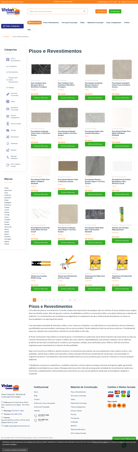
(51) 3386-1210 (129, 2)
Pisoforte (7, 205)
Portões (127, 22)
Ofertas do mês (35, 22)
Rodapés (11, 87)
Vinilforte (7, 195)
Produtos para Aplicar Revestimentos (122, 225)
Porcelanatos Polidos (90, 128)
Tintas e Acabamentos (114, 22)
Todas (6, 188)
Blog (35, 396)
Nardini (7, 224)
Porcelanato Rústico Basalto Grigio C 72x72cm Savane (95, 181)
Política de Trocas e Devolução (44, 403)
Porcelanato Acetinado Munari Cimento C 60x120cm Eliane (93, 85)
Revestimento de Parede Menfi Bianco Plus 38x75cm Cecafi (121, 181)
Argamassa (88, 273)
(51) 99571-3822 (108, 2)
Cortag (33, 280)
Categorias (12, 26)
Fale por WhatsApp (41, 98)
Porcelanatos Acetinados (91, 80)
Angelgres (7, 202)
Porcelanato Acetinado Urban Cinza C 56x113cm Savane (40, 133)
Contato (37, 399)
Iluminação (14, 143)
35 (75, 300)
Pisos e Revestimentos (51, 22)
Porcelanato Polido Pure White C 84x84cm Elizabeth (40, 181)
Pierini (6, 229)
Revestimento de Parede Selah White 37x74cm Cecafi (40, 229)
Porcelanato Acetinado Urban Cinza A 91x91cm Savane (121, 85)
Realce (6, 234)
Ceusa (6, 217)
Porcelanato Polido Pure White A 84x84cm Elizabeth (121, 133)
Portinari (7, 236)
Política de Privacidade (41, 407)
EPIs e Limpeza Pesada (15, 165)
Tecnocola (8, 227)
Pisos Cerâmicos (35, 80)
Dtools (6, 244)
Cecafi (114, 186)
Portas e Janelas (16, 124)
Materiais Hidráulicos (14, 157)
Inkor (6, 193)
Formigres (34, 89)
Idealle (6, 232)
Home (7, 36)
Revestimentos (13, 72)
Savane (114, 89)
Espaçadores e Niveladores (38, 273)
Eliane (87, 89)
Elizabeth (115, 138)
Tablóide (37, 411)
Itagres (6, 241)
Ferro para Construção (69, 22)
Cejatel (6, 207)
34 (70, 300)
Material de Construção (95, 22)
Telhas (82, 22)
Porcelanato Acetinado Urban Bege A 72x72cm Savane (67, 229)
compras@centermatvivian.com (19, 426)
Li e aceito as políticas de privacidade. (15, 450)
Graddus (7, 219)
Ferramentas (15, 137)
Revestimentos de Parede (119, 177)
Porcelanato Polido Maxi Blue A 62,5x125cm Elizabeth (94, 229)
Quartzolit (115, 232)
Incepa (6, 222)
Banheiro (13, 150)
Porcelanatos (88, 177)
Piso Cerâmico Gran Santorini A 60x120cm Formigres (66, 85)
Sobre (36, 392)
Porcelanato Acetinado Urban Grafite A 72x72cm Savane (67, 133)
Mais (29, 30)
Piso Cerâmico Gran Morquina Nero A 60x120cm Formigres (39, 85)
